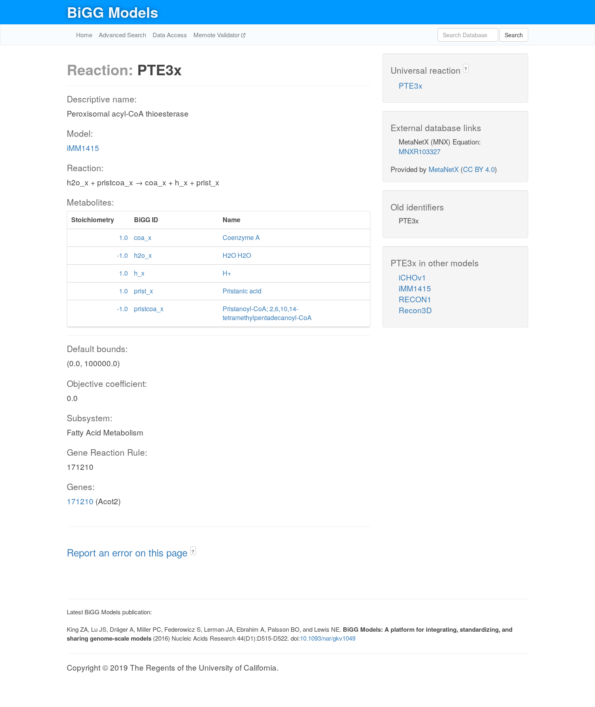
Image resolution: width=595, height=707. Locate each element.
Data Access (170, 34)
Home (84, 34)
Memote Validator (217, 34)
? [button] (192, 551)
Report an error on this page (128, 552)
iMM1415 (83, 147)
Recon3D (415, 309)
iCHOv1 (412, 277)
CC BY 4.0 (479, 169)
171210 (80, 500)
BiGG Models (112, 11)
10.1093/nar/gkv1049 (327, 638)
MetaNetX (444, 169)
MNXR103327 (419, 151)
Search (514, 35)
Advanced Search (122, 34)
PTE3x (411, 85)
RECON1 (415, 298)
